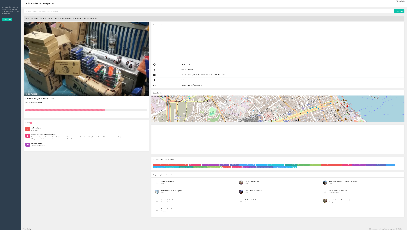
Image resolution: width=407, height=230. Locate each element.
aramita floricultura (159, 167)
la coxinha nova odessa (186, 167)
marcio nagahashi (237, 167)
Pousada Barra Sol (167, 209)
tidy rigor (294, 167)
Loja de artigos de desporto (63, 18)
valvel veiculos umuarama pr (276, 165)
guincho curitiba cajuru (359, 165)
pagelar (288, 167)
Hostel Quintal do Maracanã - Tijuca (340, 200)
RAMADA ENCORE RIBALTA (338, 191)
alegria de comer (381, 165)
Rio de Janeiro (35, 18)
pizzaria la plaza (371, 165)
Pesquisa (399, 11)
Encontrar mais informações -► (191, 85)
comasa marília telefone (171, 167)
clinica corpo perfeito (303, 165)
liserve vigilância (347, 165)
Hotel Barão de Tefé (167, 200)
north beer (245, 167)
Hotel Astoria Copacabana (253, 191)
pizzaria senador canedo (200, 167)
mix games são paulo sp (214, 167)
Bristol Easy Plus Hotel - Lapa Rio (171, 191)
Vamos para (7, 19)
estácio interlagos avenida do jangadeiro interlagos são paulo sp (171, 165)
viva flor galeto (391, 165)
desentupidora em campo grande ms (331, 165)
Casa (27, 18)
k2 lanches (253, 167)
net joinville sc (234, 165)
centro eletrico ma (315, 165)
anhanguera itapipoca (279, 167)
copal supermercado (261, 165)
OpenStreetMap (158, 96)
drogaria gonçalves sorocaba (247, 165)
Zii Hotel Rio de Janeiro (252, 200)
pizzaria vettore (226, 167)
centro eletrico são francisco (264, 167)
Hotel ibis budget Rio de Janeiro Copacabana (343, 181)
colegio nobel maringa (195, 165)
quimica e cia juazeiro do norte (210, 165)
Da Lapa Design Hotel (252, 181)
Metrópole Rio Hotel (167, 181)
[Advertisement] (216, 43)
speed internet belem (290, 165)
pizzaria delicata (224, 165)
